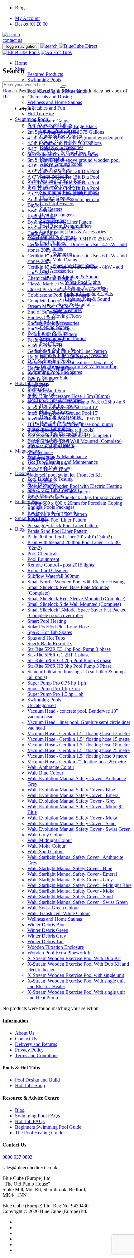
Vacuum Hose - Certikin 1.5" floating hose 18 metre (78, 744)
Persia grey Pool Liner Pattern (56, 520)
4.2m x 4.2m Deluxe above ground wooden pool (75, 137)
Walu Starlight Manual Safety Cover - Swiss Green (77, 902)
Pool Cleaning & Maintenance (57, 456)
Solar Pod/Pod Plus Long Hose (58, 626)
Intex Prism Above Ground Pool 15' (62, 413)
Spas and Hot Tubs (46, 638)
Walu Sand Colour (45, 851)
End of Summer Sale (47, 311)
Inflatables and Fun (46, 108)
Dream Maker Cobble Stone (55, 306)
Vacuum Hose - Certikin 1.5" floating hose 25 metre (78, 750)
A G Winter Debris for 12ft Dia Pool (63, 171)
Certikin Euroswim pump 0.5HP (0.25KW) (69, 238)
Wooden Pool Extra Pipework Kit (60, 952)
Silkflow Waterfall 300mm (53, 576)
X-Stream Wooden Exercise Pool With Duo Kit (74, 958)
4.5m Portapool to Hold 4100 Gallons (64, 143)
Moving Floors (67, 316)
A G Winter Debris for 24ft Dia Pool (63, 193)
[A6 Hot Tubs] (56, 52)
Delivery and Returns (36, 1044)
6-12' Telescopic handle (50, 148)
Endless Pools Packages (50, 507)
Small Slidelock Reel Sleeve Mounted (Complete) (76, 598)
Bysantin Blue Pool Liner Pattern (60, 222)
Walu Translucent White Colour (58, 913)
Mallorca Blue (41, 458)
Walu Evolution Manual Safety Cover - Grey (71, 801)
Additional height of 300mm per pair (63, 199)
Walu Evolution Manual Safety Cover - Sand (71, 823)
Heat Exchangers (57, 214)
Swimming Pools (44, 79)
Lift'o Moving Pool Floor (52, 446)
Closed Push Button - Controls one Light (67, 289)
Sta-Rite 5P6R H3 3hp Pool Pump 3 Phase (69, 666)
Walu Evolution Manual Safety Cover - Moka (72, 817)
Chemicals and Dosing (49, 96)
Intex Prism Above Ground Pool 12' (62, 407)
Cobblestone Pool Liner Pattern (58, 295)
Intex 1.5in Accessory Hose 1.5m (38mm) (68, 396)
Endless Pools (41, 317)
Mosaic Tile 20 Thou (48, 463)
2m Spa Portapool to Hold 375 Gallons (65, 132)
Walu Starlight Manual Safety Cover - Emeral (72, 874)
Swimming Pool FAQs (37, 1115)
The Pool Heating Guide (39, 1132)
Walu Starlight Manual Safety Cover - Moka (70, 891)
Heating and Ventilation (50, 368)
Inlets (57, 248)
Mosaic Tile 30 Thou (48, 469)
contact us (12, 40)
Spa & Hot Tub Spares (49, 632)
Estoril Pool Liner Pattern (52, 334)
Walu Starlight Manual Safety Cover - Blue (69, 868)
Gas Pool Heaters (57, 203)
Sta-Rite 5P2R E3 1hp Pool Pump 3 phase (69, 649)
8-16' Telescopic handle (50, 165)
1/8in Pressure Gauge (48, 120)
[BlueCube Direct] (78, 46)
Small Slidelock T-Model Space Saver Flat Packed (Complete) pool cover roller (77, 612)
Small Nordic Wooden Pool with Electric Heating (76, 581)
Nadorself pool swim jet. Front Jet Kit (64, 475)
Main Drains (64, 259)
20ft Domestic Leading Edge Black (62, 126)
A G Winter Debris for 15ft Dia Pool (63, 177)
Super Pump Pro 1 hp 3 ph (53, 688)
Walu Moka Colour (46, 846)
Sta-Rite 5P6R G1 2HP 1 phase (58, 654)
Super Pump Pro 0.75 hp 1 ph (56, 683)
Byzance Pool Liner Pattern (54, 227)
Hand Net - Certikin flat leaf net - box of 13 (70, 362)
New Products (41, 480)
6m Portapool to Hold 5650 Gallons (62, 154)
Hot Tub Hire (40, 113)
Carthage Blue (41, 233)
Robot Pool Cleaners (47, 570)
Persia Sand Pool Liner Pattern (57, 531)
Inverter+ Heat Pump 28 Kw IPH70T (64, 418)
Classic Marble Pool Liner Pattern (60, 283)
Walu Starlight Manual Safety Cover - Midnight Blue (79, 885)
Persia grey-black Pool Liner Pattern (62, 525)
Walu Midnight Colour (49, 840)
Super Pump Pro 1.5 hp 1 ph (55, 694)
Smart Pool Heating (46, 621)
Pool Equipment (43, 559)
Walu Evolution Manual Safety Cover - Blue (71, 789)
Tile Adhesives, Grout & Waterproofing (78, 366)
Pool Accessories (56, 271)
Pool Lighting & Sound (75, 276)
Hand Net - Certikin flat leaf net (58, 356)
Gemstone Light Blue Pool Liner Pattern (67, 351)
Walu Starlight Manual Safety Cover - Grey (70, 879)
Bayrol (34, 205)
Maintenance (40, 452)
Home (21, 63)
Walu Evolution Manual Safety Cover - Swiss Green (79, 829)
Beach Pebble (41, 210)
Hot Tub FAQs (30, 1121)
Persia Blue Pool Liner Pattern (57, 514)
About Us (24, 1033)
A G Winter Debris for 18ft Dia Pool (63, 182)
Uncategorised (41, 705)
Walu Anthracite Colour (50, 767)
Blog (20, 7)
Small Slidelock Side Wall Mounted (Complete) (74, 604)
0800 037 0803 (17, 1157)
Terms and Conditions (36, 1055)
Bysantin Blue (41, 216)
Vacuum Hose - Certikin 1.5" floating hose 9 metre (77, 756)
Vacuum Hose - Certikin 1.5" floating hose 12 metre (78, 733)
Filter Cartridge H (44, 345)
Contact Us (26, 1038)
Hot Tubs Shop (30, 1085)
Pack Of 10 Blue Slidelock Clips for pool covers (74, 497)
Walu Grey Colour (45, 834)
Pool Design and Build (37, 1079)
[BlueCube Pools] (21, 52)
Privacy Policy (29, 1049)
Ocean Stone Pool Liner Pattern (58, 491)
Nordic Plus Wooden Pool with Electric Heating (74, 486)
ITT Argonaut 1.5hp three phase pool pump (70, 424)
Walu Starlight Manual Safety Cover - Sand (70, 896)
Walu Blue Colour (45, 772)
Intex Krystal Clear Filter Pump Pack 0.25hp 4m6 (76, 401)
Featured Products (45, 74)
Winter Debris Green (47, 930)
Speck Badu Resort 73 (49, 643)
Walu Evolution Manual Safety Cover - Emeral (73, 795)
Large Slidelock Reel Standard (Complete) (69, 435)
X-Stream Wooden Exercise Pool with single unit (75, 975)
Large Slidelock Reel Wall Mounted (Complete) (74, 441)
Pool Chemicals (42, 553)
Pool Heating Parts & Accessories (73, 231)
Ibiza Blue (37, 385)
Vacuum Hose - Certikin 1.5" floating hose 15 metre (78, 739)
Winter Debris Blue (46, 924)
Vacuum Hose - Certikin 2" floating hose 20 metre (76, 761)
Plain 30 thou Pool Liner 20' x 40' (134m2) (69, 536)
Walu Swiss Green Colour (53, 907)
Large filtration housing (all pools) (60, 430)
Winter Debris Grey (46, 936)
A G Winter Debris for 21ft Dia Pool (63, 188)
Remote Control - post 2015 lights (60, 564)
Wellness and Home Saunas (54, 102)
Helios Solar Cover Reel (51, 373)
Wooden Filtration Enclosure (55, 947)
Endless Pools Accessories (53, 323)
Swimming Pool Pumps (63, 338)
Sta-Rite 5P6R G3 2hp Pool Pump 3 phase (69, 660)
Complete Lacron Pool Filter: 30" (60, 300)
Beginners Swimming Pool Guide (48, 1127)
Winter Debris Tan (45, 941)
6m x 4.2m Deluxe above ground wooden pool (73, 160)
